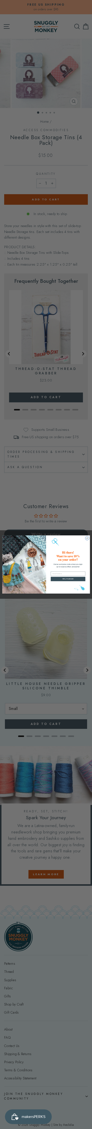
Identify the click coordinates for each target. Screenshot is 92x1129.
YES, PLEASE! (68, 579)
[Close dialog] (87, 538)
